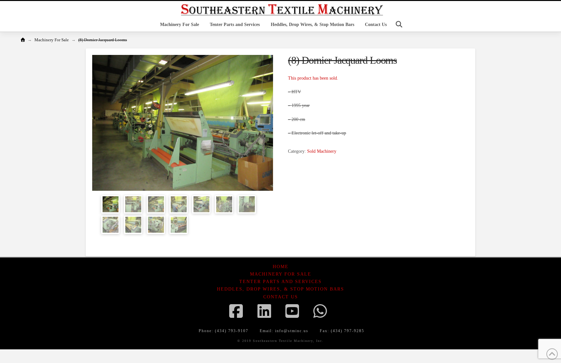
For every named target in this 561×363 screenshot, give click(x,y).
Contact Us (280, 296)
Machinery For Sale (280, 274)
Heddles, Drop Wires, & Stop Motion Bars (280, 289)
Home (281, 266)
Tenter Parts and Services (280, 281)
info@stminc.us (291, 331)
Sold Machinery (321, 151)
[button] (399, 24)
